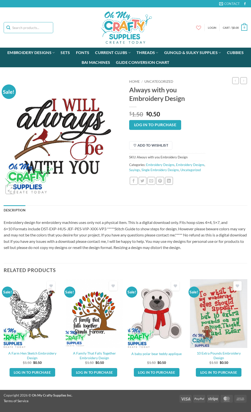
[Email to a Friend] (151, 181)
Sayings (134, 170)
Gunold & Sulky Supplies (191, 52)
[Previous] (4, 334)
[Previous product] (243, 80)
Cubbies (235, 52)
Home (134, 81)
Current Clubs (111, 52)
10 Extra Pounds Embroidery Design (219, 355)
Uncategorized (158, 81)
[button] (235, 27)
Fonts (82, 52)
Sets (65, 52)
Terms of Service (16, 401)
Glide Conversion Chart (142, 62)
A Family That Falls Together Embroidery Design (94, 355)
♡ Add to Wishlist (150, 145)
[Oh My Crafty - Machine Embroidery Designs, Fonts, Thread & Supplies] (125, 27)
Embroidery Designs (29, 52)
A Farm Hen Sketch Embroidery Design (32, 355)
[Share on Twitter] (142, 181)
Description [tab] (14, 210)
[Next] (247, 334)
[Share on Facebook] (134, 181)
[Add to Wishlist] (51, 286)
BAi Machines (96, 62)
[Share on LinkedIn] (169, 181)
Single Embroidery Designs (160, 170)
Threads (146, 52)
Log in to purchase (155, 125)
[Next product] (235, 80)
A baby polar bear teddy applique (156, 354)
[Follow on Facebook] (244, 4)
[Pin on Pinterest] (160, 181)
